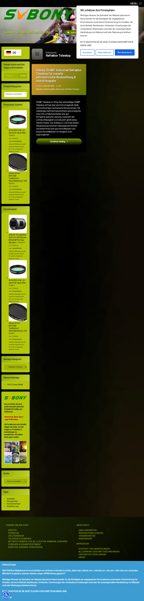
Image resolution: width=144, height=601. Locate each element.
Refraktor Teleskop (72, 89)
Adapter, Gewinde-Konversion (25, 547)
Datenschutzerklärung (92, 554)
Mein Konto (82, 525)
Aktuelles (39, 89)
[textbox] (15, 94)
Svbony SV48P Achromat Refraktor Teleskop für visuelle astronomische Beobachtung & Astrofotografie (59, 76)
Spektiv (12, 530)
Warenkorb (85, 538)
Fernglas (13, 533)
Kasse (82, 557)
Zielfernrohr (16, 536)
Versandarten (87, 536)
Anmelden (11, 499)
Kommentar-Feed (13, 504)
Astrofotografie (49, 89)
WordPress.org (12, 506)
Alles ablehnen (104, 52)
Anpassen (87, 52)
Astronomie (60, 89)
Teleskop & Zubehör (19, 538)
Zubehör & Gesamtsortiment (24, 544)
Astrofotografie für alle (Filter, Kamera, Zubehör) (37, 541)
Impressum (82, 543)
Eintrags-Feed (12, 501)
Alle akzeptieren (125, 52)
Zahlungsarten (88, 530)
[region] (107, 32)
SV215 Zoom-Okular (15, 385)
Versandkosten (17, 141)
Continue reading (66, 141)
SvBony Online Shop (17, 525)
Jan (59, 86)
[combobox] (15, 94)
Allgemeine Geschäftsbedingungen (99, 551)
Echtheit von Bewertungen (94, 549)
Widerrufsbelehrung (91, 533)
